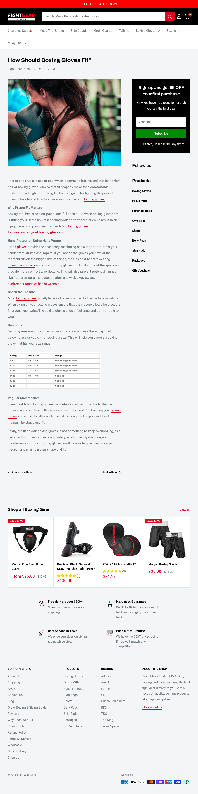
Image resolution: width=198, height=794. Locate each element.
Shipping (14, 682)
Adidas (106, 676)
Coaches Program (20, 751)
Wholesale (15, 745)
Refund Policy (17, 732)
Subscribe (161, 133)
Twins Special (110, 726)
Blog (11, 701)
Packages (138, 260)
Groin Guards (103, 30)
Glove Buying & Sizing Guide (27, 707)
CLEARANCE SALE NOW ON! (99, 4)
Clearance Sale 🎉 (20, 30)
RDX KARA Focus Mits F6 (119, 564)
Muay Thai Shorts (51, 30)
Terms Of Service (19, 739)
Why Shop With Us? (21, 720)
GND (104, 695)
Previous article (22, 472)
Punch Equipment (113, 701)
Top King (107, 720)
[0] (187, 16)
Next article (109, 472)
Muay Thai (15, 43)
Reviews (13, 714)
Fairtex (105, 689)
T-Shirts (124, 30)
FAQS (11, 689)
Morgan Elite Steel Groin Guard (27, 567)
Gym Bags (139, 220)
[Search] (170, 16)
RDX (104, 707)
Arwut (105, 682)
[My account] (179, 16)
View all (185, 510)
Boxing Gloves (145, 30)
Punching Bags (142, 211)
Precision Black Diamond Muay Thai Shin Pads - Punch (76, 567)
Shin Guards (79, 30)
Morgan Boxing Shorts (162, 564)
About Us (14, 676)
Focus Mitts (140, 201)
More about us (152, 707)
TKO (104, 714)
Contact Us (15, 695)
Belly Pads (139, 240)
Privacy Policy (17, 726)
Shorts (136, 231)
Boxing (171, 30)
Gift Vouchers (141, 270)
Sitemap (13, 757)
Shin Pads (138, 250)
